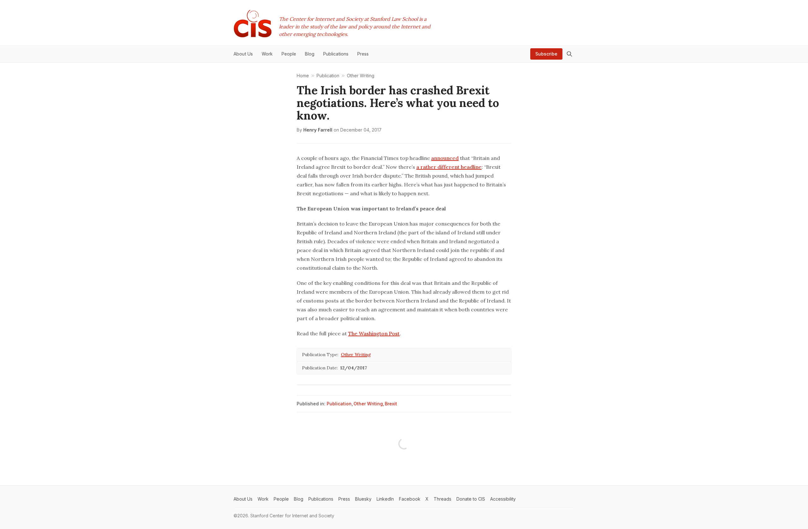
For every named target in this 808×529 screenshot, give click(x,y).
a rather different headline (449, 167)
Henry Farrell (317, 129)
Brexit (391, 403)
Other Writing (356, 354)
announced (445, 158)
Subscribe (546, 53)
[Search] (569, 54)
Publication (339, 403)
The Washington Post (374, 333)
